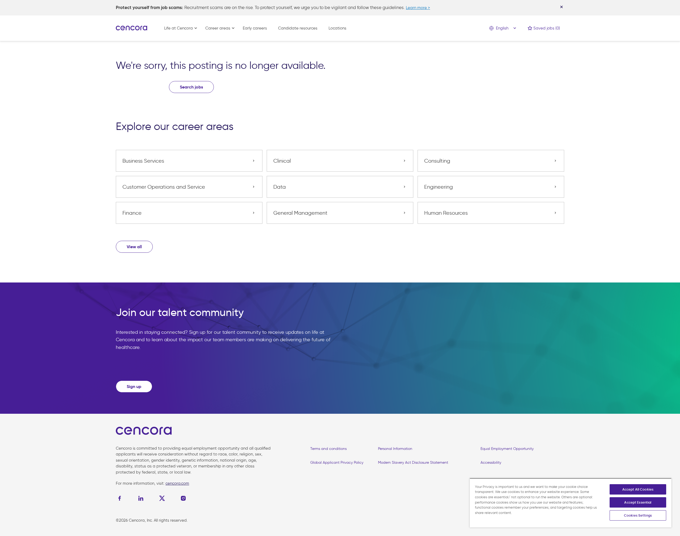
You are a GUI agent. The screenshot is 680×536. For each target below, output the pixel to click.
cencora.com (177, 483)
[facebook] (121, 498)
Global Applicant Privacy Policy (336, 462)
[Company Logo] (131, 27)
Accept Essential (637, 502)
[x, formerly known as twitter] (162, 498)
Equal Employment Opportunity (507, 448)
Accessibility (491, 462)
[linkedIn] (140, 498)
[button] (134, 247)
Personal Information (395, 448)
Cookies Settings (638, 515)
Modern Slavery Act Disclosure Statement (413, 462)
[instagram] (183, 498)
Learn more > (418, 7)
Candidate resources (297, 28)
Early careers (255, 28)
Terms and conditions (328, 448)
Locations (337, 28)
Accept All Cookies (637, 489)
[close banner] (561, 7)
